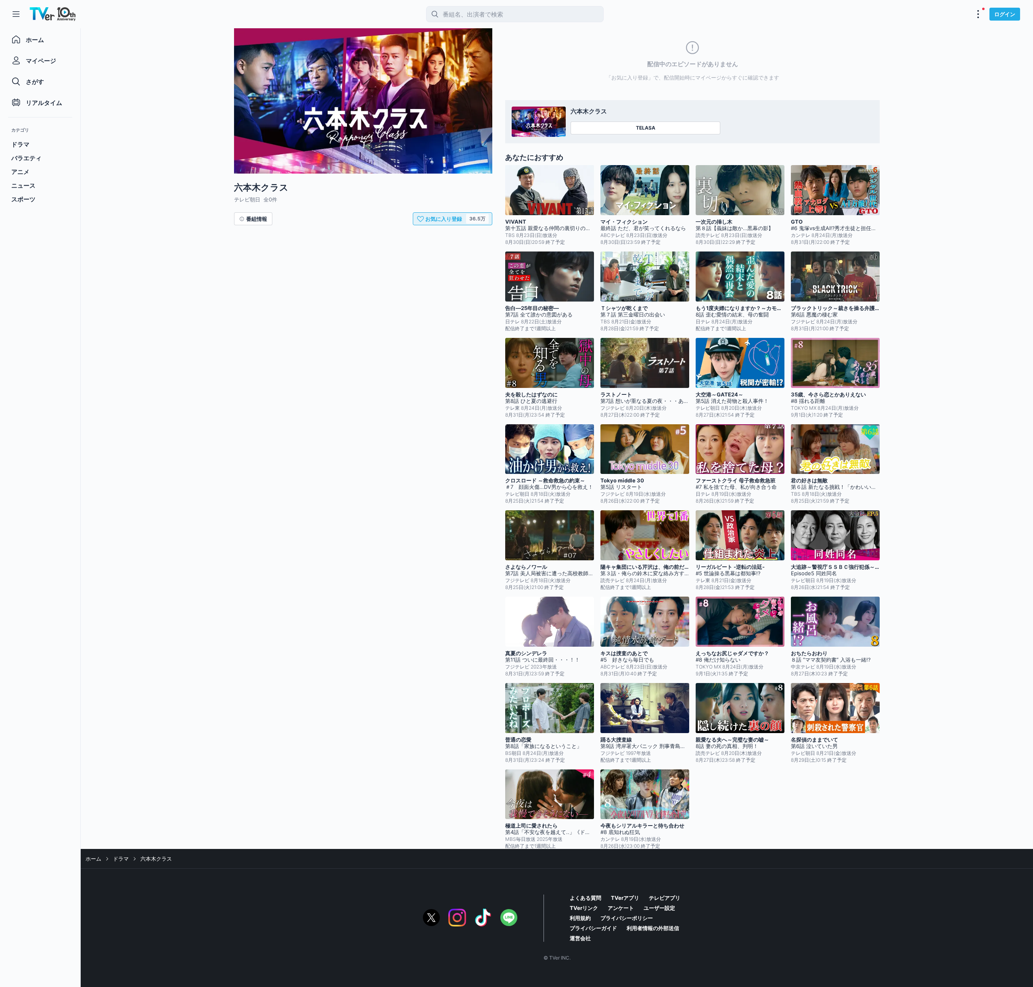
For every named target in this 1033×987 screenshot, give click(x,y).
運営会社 (580, 938)
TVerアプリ (625, 898)
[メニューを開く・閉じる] (978, 14)
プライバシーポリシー (626, 918)
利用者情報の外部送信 (653, 928)
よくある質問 (585, 898)
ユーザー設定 (659, 908)
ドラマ (121, 858)
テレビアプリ (664, 898)
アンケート (621, 908)
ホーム (93, 858)
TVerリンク (584, 908)
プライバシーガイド (593, 928)
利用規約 (580, 918)
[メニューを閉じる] (16, 14)
